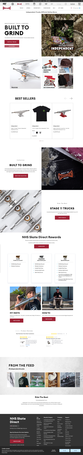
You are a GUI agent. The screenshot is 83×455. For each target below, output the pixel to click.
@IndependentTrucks (43, 400)
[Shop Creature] (27, 4)
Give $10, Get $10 (68, 427)
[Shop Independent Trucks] (19, 4)
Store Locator (60, 423)
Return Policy (67, 423)
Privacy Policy (4, 452)
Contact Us (67, 419)
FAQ (66, 429)
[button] (74, 8)
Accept (64, 450)
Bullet (38, 445)
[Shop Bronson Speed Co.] (34, 4)
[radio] (33, 133)
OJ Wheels (39, 435)
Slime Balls (39, 443)
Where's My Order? (69, 436)
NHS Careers (60, 432)
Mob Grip (39, 437)
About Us (59, 419)
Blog (58, 421)
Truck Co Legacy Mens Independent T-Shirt (40, 128)
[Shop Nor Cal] (79, 4)
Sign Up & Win (16, 441)
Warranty (67, 431)
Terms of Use (67, 438)
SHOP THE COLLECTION (20, 175)
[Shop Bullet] (72, 4)
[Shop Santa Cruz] (12, 4)
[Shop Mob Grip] (46, 4)
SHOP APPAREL (12, 46)
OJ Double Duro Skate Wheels (49, 430)
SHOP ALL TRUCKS (13, 41)
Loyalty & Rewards (68, 425)
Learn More (43, 246)
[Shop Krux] (52, 4)
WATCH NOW (16, 320)
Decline (75, 450)
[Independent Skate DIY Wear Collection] (62, 168)
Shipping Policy (68, 421)
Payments (67, 434)
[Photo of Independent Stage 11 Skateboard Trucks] (21, 211)
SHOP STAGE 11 (62, 217)
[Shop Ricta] (59, 4)
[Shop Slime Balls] (65, 4)
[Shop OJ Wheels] (40, 4)
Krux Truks (39, 439)
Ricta (38, 441)
